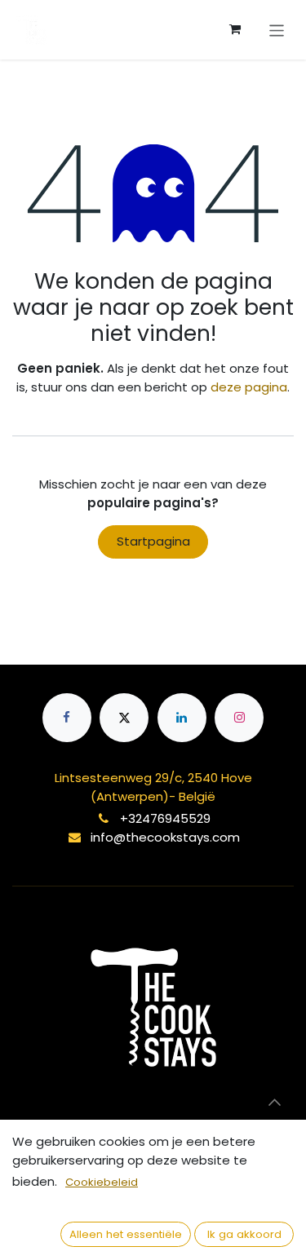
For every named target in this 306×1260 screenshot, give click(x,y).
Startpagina (153, 541)
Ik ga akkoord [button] (244, 1234)
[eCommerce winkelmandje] (235, 29)
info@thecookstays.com (165, 837)
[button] (274, 1101)
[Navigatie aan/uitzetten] (277, 29)
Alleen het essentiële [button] (125, 1234)
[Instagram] (239, 717)
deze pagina (249, 387)
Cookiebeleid (101, 1182)
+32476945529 (165, 818)
